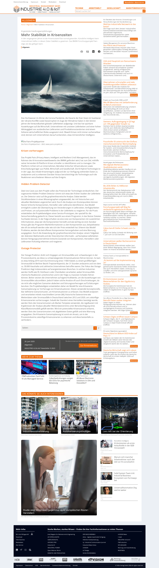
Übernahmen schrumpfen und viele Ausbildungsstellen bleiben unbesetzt (119, 83)
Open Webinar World (54, 550)
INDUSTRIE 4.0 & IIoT (124, 540)
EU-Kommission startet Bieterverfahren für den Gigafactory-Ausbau (119, 281)
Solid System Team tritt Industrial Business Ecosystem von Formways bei (125, 477)
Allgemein (28, 20)
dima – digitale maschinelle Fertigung (94, 537)
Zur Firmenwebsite (88, 345)
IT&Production (122, 542)
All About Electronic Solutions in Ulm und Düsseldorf (86, 380)
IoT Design (86, 550)
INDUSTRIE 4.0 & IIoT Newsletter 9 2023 (40, 348)
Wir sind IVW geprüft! (22, 534)
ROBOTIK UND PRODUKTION (56, 553)
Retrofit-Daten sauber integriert (117, 300)
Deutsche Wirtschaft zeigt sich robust (119, 350)
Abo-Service (19, 545)
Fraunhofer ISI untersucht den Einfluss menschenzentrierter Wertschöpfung (120, 142)
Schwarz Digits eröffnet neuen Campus (120, 317)
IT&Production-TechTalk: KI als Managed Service (33, 377)
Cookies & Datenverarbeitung (61, 565)
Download (19, 537)
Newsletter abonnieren (134, 2)
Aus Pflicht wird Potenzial (114, 45)
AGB (36, 565)
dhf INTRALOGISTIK (53, 537)
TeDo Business (20, 540)
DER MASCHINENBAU (89, 534)
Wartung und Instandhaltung (126, 548)
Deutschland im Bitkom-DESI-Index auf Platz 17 (120, 334)
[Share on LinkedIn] (93, 51)
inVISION (85, 548)
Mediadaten (19, 542)
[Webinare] (30, 550)
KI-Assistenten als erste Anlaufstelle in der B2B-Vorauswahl (124, 445)
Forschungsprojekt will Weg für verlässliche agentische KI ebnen (117, 208)
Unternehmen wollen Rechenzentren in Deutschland (119, 242)
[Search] (144, 11)
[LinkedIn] (17, 550)
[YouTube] (25, 550)
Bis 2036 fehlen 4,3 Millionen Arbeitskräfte (115, 187)
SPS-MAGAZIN (122, 545)
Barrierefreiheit (45, 565)
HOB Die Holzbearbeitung (90, 540)
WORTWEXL (121, 550)
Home (23, 25)
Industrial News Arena (89, 545)
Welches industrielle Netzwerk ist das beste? (119, 25)
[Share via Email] (87, 51)
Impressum (19, 565)
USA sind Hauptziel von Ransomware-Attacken (119, 62)
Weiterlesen (134, 39)
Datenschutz (29, 565)
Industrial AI (51, 545)
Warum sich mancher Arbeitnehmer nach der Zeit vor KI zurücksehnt (124, 459)
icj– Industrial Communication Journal (94, 542)
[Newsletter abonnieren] (21, 550)
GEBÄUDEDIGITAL (53, 540)
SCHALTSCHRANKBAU (89, 553)
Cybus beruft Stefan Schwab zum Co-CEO (119, 229)
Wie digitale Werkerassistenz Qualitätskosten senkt (116, 166)
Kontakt (75, 565)
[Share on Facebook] (99, 51)
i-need (120, 537)
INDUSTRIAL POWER (54, 548)
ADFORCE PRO (52, 542)
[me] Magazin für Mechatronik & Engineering (61, 534)
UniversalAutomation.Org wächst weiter (125, 489)
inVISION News (122, 534)
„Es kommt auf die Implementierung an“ (119, 261)
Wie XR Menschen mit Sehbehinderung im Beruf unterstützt (120, 103)
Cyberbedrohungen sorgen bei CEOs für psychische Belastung (61, 380)
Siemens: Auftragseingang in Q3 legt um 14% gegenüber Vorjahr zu (119, 122)
